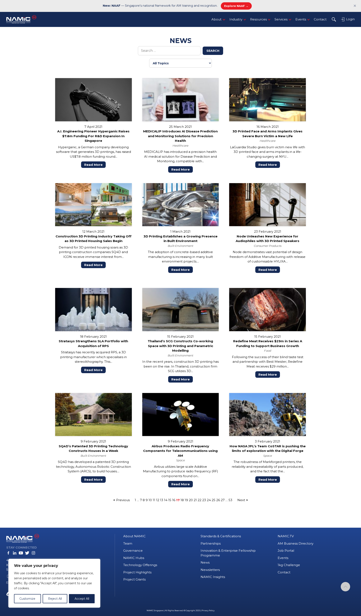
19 (186, 500)
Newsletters (210, 570)
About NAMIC (134, 536)
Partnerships (211, 543)
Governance (133, 551)
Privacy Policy (208, 610)
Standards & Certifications (221, 536)
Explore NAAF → (236, 6)
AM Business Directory (295, 543)
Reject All (55, 599)
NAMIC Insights (213, 577)
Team (127, 543)
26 (218, 500)
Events (300, 19)
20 (191, 500)
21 (195, 500)
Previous (123, 500)
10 (150, 500)
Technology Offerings (140, 565)
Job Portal (286, 551)
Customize (27, 599)
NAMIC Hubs (133, 558)
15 (169, 500)
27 (223, 500)
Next (241, 500)
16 (173, 500)
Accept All (82, 599)
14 (165, 500)
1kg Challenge (289, 565)
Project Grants (134, 579)
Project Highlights (137, 572)
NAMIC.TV (286, 536)
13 (161, 500)
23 (204, 500)
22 (199, 500)
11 (154, 500)
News (205, 562)
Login (350, 19)
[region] (54, 583)
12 (157, 500)
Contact (320, 19)
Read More (93, 165)
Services (281, 19)
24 (209, 500)
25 (213, 500)
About (216, 19)
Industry (235, 19)
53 (230, 500)
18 (182, 500)
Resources (258, 19)
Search (212, 51)
